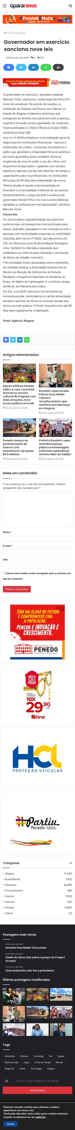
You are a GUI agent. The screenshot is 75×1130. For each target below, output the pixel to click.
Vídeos (9, 913)
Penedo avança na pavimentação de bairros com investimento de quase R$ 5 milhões (18, 447)
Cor (50, 1056)
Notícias (10, 901)
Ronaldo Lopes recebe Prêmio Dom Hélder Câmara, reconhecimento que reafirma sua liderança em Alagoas (54, 399)
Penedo (9, 907)
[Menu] (4, 7)
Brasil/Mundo (12, 879)
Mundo (59, 1062)
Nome (7, 532)
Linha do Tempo (43, 1062)
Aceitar (10, 1124)
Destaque (20, 32)
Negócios (9, 1068)
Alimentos (10, 1056)
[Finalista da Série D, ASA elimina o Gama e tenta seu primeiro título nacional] (14, 996)
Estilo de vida (11, 1062)
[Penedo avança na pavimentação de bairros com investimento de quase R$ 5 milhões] (19, 427)
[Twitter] (21, 67)
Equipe (61, 1056)
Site (5, 559)
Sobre (22, 1068)
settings (41, 1117)
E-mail (7, 545)
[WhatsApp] (45, 67)
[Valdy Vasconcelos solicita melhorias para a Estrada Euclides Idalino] (37, 1029)
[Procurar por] (70, 7)
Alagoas (9, 873)
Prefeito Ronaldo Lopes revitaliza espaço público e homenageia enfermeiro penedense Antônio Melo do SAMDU (55, 447)
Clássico (24, 1056)
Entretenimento (14, 890)
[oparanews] (23, 6)
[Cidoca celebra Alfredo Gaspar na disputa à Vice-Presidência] (61, 1029)
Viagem (51, 1068)
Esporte (9, 896)
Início (9, 32)
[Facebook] (8, 67)
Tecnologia (36, 1068)
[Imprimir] (58, 67)
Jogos (26, 1062)
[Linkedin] (33, 67)
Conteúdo (39, 1056)
